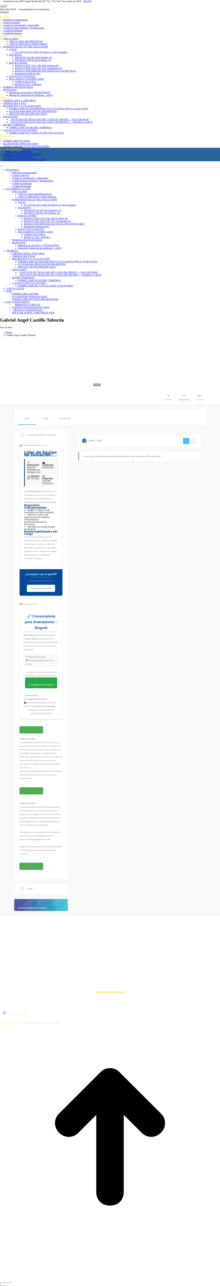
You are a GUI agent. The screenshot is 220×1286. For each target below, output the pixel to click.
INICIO (27, 418)
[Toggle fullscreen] (7, 1282)
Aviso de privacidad (10, 1023)
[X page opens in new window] (6, 4)
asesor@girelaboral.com (35, 699)
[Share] (4, 1282)
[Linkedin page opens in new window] (4, 4)
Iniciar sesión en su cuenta (32, 907)
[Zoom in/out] (10, 1282)
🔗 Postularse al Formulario (41, 684)
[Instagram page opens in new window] (8, 4)
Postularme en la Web (41, 588)
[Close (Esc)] (1, 1282)
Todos (94, 440)
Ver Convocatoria (31, 729)
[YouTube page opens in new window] (3, 4)
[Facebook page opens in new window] (1, 4)
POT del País (64, 418)
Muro (46, 418)
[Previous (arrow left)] (1, 1285)
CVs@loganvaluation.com (41, 580)
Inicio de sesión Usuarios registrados (110, 992)
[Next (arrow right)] (4, 1285)
